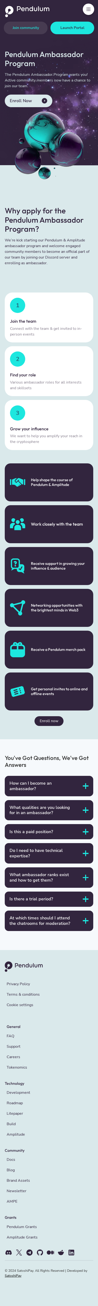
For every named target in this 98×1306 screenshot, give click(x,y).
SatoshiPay (13, 1275)
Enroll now (49, 721)
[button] (88, 9)
